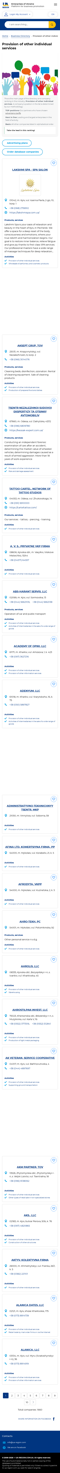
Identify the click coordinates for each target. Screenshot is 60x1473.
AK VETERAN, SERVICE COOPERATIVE (30, 1058)
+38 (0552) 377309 (19, 1024)
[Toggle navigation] (55, 4)
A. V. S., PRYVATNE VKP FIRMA (30, 546)
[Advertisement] (30, 301)
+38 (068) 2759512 (19, 208)
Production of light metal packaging (24, 1040)
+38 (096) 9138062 (19, 1181)
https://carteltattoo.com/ (23, 508)
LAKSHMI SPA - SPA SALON (30, 170)
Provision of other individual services (24, 261)
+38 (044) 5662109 (19, 602)
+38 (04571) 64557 (19, 560)
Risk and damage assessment (21, 471)
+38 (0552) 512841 (41, 1024)
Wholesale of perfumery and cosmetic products (29, 264)
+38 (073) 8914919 (19, 1364)
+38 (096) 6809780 (19, 426)
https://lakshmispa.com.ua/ (24, 213)
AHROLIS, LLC (30, 966)
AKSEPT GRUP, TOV (30, 346)
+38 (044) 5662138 (42, 602)
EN (52, 14)
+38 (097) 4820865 (19, 1226)
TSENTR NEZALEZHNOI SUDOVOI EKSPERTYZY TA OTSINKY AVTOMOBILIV (30, 412)
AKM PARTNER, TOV (30, 1167)
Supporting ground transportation (23, 1085)
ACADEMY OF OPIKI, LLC (30, 646)
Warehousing (14, 992)
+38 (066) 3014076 (19, 359)
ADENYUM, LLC (30, 691)
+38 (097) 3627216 (19, 657)
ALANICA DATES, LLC (30, 1305)
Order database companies (23, 152)
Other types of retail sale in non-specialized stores (29, 1198)
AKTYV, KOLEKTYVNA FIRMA (30, 1260)
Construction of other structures (22, 1242)
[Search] (52, 24)
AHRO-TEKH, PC (30, 922)
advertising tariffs (13, 113)
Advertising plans (17, 143)
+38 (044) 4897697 (19, 1068)
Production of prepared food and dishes (25, 390)
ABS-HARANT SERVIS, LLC (30, 591)
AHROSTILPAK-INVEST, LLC (30, 1010)
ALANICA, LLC (30, 1350)
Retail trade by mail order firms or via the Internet (29, 1332)
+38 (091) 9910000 (19, 503)
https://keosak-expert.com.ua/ (26, 430)
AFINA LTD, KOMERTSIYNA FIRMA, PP (30, 847)
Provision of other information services (25, 673)
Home (5, 36)
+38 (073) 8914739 (19, 1316)
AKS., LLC (30, 1215)
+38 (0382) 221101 (18, 1274)
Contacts (7, 1436)
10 (27, 1402)
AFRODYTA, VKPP (30, 884)
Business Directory (20, 36)
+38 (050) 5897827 (19, 705)
